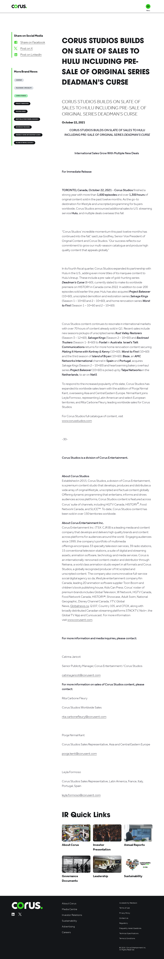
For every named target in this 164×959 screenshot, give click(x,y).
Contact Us (123, 918)
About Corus (69, 903)
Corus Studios (21, 96)
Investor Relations (72, 915)
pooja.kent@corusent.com (79, 753)
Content (19, 80)
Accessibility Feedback (128, 903)
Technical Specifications (128, 933)
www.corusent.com (79, 620)
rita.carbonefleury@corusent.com (84, 716)
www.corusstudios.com (77, 421)
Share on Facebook (32, 42)
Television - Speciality (24, 88)
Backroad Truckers (23, 127)
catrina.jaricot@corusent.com (81, 675)
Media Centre (69, 909)
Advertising (68, 926)
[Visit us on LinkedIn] (13, 915)
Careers (66, 932)
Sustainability (69, 920)
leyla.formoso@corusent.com (81, 795)
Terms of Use (124, 908)
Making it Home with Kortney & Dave (28, 135)
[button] (148, 6)
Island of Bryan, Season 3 (24, 142)
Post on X (26, 48)
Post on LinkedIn (31, 54)
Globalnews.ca (79, 606)
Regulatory (123, 923)
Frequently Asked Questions (130, 928)
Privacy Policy (124, 913)
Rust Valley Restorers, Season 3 (27, 119)
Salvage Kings (21, 111)
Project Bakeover (22, 103)
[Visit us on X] (20, 915)
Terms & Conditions (127, 938)
